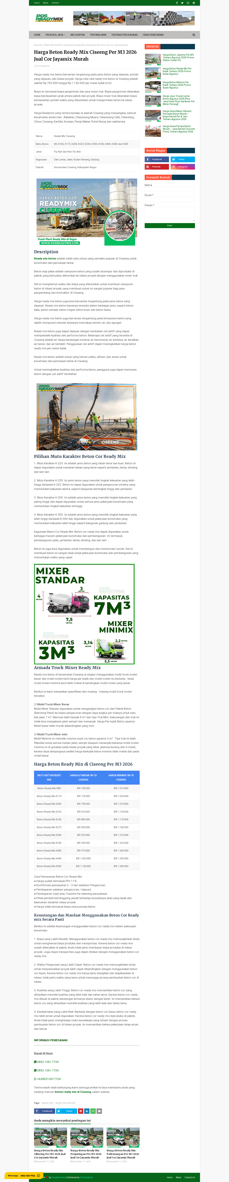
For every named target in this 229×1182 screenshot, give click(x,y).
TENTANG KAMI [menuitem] (98, 35)
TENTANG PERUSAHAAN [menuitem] (124, 35)
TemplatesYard (58, 1177)
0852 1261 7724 (48, 1061)
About (45, 3)
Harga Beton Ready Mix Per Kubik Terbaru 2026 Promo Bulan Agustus (177, 71)
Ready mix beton (45, 258)
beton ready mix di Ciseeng (73, 1092)
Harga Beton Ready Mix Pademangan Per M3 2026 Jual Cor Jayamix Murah (123, 1154)
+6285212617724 (49, 1079)
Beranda (38, 45)
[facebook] (177, 3)
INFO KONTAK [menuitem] (78, 35)
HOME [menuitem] (37, 35)
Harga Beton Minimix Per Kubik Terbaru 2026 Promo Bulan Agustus (177, 85)
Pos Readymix (43, 66)
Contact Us (190, 1177)
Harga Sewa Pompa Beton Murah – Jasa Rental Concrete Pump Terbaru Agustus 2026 (179, 129)
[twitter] (182, 3)
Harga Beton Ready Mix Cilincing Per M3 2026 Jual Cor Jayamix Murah (49, 1154)
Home (37, 3)
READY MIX (47, 1103)
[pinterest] (193, 3)
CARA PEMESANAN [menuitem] (153, 35)
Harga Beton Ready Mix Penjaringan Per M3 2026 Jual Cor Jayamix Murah (85, 1154)
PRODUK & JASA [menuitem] (54, 35)
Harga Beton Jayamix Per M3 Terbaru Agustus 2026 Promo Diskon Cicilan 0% (178, 57)
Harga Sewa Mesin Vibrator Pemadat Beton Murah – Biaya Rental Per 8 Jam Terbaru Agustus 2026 (177, 115)
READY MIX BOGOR (53, 45)
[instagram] (188, 3)
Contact (55, 3)
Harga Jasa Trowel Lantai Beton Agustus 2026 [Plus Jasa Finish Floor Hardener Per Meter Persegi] (179, 100)
